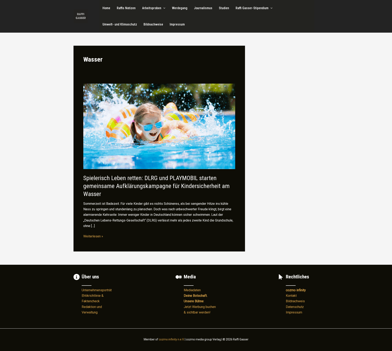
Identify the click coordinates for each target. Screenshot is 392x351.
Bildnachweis (295, 301)
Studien (224, 8)
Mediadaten (192, 290)
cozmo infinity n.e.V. (171, 339)
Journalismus (203, 8)
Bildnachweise (153, 24)
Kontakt (291, 296)
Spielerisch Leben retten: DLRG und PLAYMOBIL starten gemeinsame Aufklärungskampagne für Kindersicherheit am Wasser (156, 185)
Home (106, 8)
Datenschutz (295, 307)
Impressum (177, 24)
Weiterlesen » (93, 236)
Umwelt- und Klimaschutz (119, 24)
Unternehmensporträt (97, 290)
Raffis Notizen (126, 8)
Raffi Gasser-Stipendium (252, 8)
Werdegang (179, 8)
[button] (163, 8)
